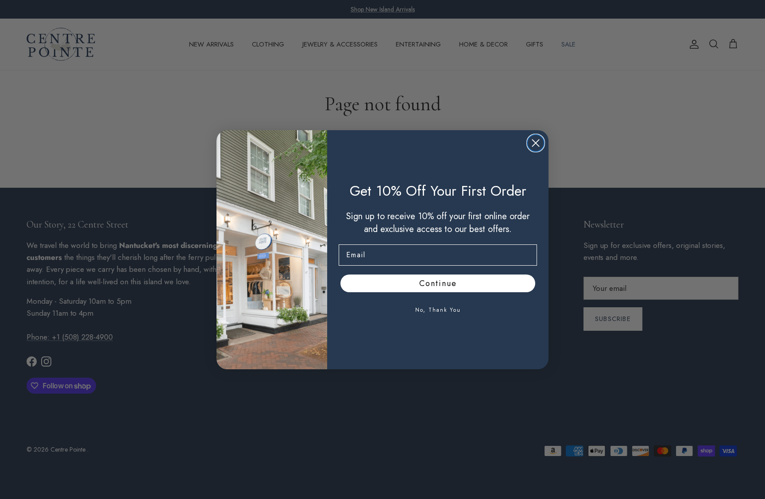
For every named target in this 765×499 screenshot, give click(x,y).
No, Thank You (438, 310)
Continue (438, 283)
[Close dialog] (535, 143)
